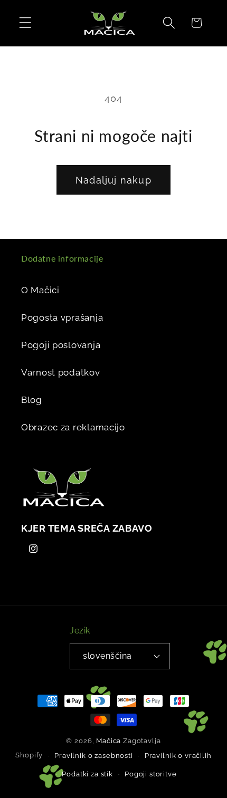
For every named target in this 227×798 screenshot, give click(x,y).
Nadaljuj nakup (113, 180)
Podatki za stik (87, 774)
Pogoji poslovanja (60, 345)
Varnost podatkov (60, 372)
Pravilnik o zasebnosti (93, 755)
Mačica (108, 741)
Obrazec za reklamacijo (73, 427)
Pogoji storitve (151, 774)
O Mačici (40, 290)
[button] (26, 23)
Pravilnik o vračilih (178, 755)
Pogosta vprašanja (62, 317)
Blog (31, 400)
